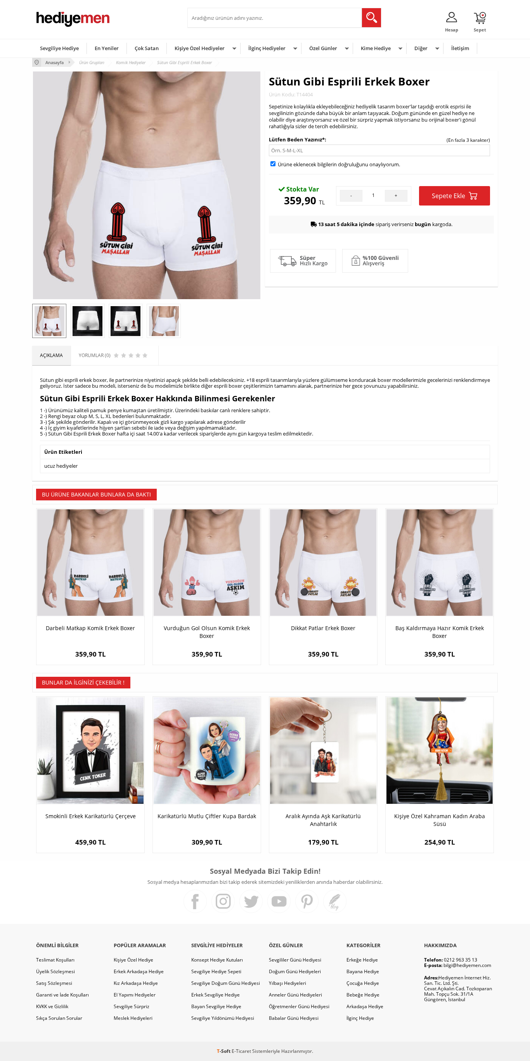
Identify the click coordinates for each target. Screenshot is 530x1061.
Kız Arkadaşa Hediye (136, 983)
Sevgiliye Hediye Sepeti (216, 971)
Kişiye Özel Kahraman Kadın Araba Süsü (439, 820)
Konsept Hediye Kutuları (217, 959)
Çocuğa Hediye (362, 983)
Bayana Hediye (362, 971)
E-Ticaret (241, 1051)
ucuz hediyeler (61, 465)
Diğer (421, 48)
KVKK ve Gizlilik (52, 1006)
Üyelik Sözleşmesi (55, 971)
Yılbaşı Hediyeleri (287, 983)
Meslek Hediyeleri (133, 1018)
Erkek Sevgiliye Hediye (215, 994)
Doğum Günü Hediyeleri (295, 971)
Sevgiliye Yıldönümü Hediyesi (222, 1018)
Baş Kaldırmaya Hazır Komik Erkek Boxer (439, 631)
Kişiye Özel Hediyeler (200, 48)
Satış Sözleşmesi (54, 983)
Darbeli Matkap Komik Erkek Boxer (90, 628)
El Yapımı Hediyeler (135, 994)
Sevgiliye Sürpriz (131, 1006)
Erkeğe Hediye (362, 959)
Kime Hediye (376, 48)
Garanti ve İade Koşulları (62, 994)
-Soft (224, 1051)
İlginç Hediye (360, 1018)
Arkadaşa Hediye (364, 1006)
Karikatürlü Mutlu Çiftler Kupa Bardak (207, 816)
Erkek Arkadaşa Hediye (139, 971)
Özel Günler (323, 48)
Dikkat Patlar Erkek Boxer (323, 628)
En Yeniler (107, 48)
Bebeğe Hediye (362, 994)
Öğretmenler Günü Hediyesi (299, 1006)
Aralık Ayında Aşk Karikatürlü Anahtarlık (323, 820)
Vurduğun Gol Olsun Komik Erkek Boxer (207, 631)
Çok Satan (147, 48)
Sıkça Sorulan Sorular (59, 1018)
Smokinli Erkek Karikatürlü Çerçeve (90, 816)
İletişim (460, 48)
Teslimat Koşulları (55, 959)
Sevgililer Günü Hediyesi (295, 959)
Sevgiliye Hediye (59, 48)
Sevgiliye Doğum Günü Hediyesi (225, 983)
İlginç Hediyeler (267, 48)
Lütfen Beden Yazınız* (297, 139)
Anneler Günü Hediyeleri (295, 994)
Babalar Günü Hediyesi (294, 1018)
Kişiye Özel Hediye (133, 959)
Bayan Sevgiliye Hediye (216, 1006)
